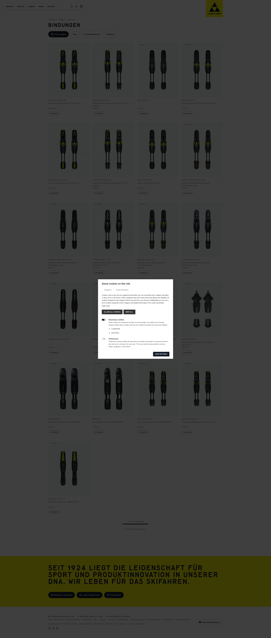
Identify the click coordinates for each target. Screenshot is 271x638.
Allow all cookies (112, 312)
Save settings (161, 354)
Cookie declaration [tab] (122, 290)
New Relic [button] (115, 333)
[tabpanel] (135, 335)
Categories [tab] (107, 290)
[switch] (102, 319)
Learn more (106, 306)
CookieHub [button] (115, 329)
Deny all (129, 312)
